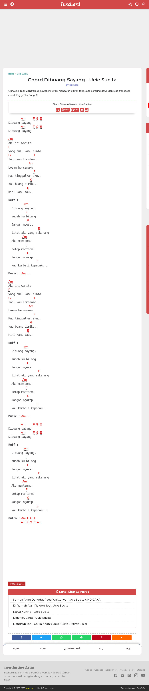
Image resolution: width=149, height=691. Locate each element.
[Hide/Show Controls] (86, 110)
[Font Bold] (82, 110)
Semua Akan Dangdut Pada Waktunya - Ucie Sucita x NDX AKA (56, 599)
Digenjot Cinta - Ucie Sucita (32, 617)
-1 (127, 648)
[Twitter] (41, 637)
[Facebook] (21, 637)
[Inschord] (71, 4)
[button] (121, 637)
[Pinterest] (101, 637)
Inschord (30, 688)
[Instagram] (136, 675)
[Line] (81, 637)
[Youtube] (143, 675)
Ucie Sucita (18, 583)
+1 (100, 648)
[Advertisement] (74, 39)
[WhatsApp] (61, 637)
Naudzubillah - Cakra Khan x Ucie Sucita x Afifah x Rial (50, 624)
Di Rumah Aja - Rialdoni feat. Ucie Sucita (40, 605)
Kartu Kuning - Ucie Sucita (31, 611)
